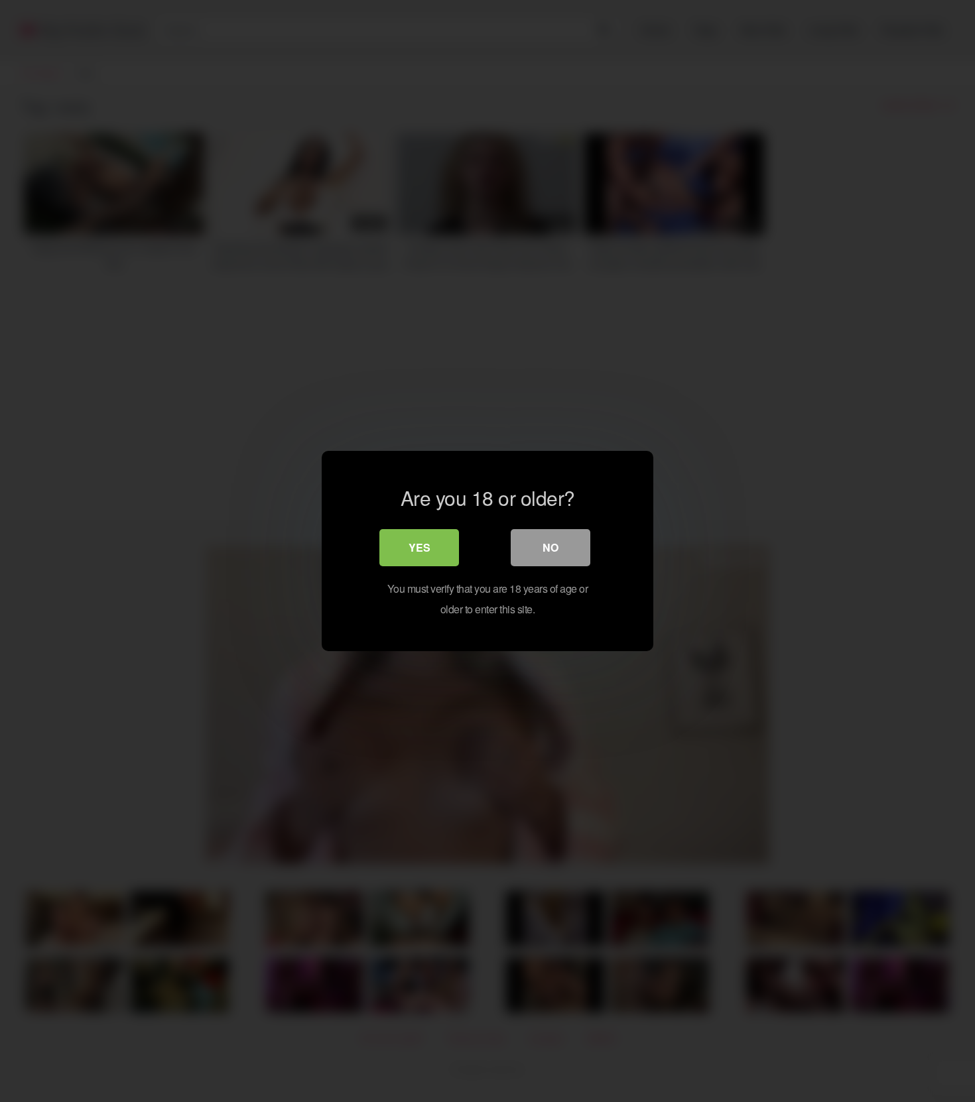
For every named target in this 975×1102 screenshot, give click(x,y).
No (550, 547)
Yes (419, 547)
